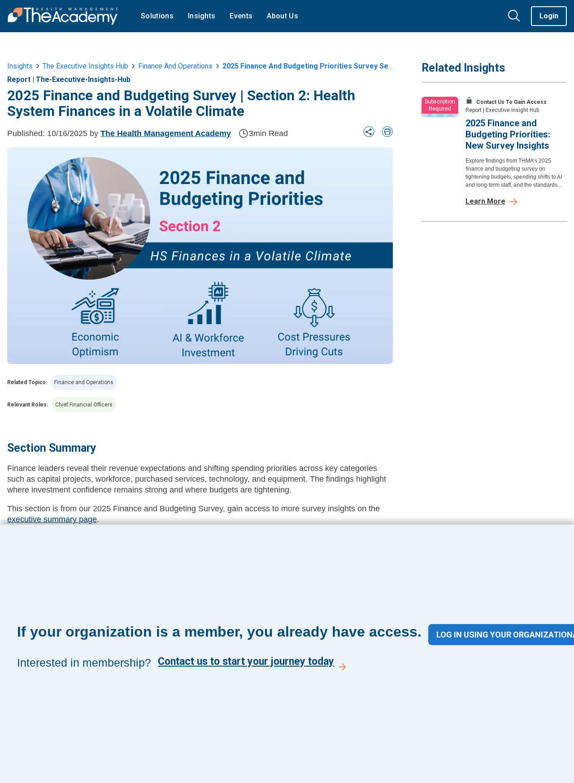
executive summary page (52, 519)
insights (20, 66)
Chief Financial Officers (84, 405)
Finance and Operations (83, 382)
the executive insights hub (85, 66)
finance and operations (175, 66)
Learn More (485, 201)
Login (548, 16)
